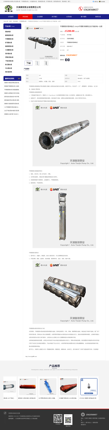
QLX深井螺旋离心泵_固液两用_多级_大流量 (97, 398)
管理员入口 (29, 418)
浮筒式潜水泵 (9, 57)
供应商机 (25, 16)
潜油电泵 (8, 31)
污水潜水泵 (8, 68)
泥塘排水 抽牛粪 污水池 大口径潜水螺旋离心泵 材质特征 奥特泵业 (12, 114)
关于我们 (54, 16)
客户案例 (83, 16)
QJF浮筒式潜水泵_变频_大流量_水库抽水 (35, 398)
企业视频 (40, 16)
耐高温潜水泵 (9, 35)
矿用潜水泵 (8, 42)
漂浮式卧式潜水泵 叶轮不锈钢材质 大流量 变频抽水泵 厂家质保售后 (12, 96)
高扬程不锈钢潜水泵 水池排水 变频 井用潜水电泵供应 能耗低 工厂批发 (12, 86)
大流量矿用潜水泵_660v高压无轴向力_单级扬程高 (58, 398)
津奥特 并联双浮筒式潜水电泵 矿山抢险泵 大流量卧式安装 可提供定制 (12, 82)
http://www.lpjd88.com (31, 356)
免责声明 (23, 418)
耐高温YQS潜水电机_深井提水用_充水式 (14, 398)
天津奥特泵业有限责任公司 (26, 416)
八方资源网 (18, 418)
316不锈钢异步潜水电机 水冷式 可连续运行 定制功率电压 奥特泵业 (12, 107)
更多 (19, 78)
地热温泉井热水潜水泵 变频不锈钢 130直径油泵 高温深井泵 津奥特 (12, 100)
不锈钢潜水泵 (22, 21)
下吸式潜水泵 (9, 61)
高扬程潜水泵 (9, 46)
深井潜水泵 (8, 53)
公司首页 (10, 16)
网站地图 (35, 418)
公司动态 (69, 16)
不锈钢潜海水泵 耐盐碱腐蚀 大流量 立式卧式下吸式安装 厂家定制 (12, 89)
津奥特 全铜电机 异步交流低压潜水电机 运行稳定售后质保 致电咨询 (12, 93)
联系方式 (98, 16)
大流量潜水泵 (9, 50)
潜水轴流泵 (8, 72)
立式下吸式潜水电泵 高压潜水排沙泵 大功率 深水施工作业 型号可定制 (12, 110)
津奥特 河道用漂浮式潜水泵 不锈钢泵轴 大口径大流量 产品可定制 (12, 103)
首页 (10, 21)
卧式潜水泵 (8, 64)
